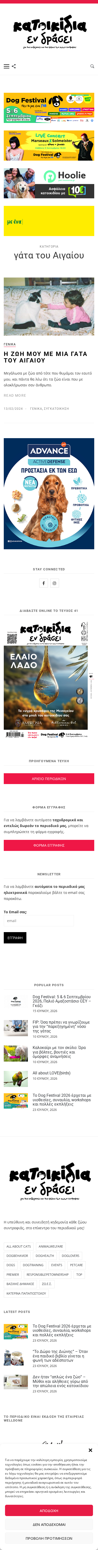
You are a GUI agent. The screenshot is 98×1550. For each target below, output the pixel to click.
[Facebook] (43, 583)
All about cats (19, 1246)
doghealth (45, 1256)
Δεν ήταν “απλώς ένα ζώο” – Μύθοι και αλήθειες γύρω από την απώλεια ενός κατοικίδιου (60, 1381)
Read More (15, 395)
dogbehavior (17, 1256)
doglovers (70, 1256)
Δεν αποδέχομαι (49, 1524)
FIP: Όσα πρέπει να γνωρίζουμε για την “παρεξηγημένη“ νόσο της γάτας (61, 1026)
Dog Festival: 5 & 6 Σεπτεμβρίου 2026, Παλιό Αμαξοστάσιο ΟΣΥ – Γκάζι (62, 1001)
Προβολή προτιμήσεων (49, 1538)
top (79, 1274)
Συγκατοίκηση (56, 409)
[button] (90, 1450)
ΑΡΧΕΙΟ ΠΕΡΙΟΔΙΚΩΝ (49, 778)
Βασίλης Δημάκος (20, 1284)
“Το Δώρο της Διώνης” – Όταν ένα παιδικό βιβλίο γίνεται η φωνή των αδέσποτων (60, 1356)
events (56, 1265)
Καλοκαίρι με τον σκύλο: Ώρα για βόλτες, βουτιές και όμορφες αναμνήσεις (59, 1052)
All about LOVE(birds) (52, 1073)
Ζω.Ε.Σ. (47, 1284)
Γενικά (10, 344)
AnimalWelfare (51, 1246)
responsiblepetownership (48, 1274)
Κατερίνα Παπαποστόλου (26, 1293)
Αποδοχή (49, 1510)
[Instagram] (54, 583)
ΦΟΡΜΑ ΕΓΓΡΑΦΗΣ (49, 845)
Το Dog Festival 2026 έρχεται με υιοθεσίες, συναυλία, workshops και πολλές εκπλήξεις (62, 1100)
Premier (13, 1274)
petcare (76, 1265)
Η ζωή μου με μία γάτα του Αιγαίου (45, 357)
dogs (11, 1265)
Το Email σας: (15, 911)
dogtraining (33, 1265)
